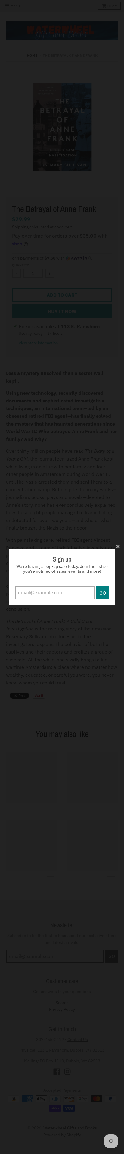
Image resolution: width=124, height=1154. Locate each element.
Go (102, 593)
